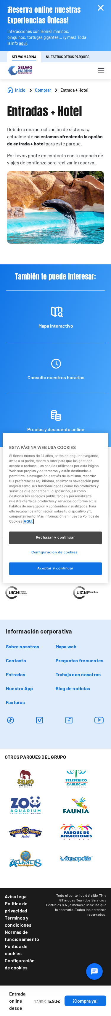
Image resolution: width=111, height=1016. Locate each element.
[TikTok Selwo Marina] (10, 720)
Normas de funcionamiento (22, 935)
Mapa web (66, 646)
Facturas (15, 702)
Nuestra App (19, 688)
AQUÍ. (28, 522)
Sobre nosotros (22, 646)
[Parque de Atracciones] (76, 832)
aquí (23, 43)
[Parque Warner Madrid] (25, 832)
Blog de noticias (73, 688)
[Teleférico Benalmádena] (76, 778)
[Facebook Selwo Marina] (68, 720)
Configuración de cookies (20, 964)
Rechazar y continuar (55, 538)
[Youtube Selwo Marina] (99, 720)
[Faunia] (76, 805)
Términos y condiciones (18, 921)
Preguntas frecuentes (80, 660)
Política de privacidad (16, 907)
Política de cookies (16, 949)
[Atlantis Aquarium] (25, 858)
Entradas (15, 674)
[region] (55, 508)
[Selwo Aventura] (25, 778)
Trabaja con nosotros (78, 674)
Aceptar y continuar (55, 568)
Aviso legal (16, 896)
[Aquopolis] (76, 858)
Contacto (16, 660)
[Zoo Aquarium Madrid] (25, 805)
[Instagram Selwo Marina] (39, 720)
